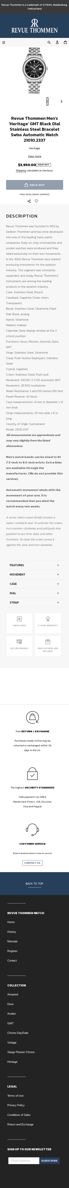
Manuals (12, 941)
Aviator (11, 1013)
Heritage (12, 1061)
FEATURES (17, 565)
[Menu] (3, 42)
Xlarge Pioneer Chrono (21, 1052)
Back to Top (34, 883)
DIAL (13, 593)
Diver (10, 1004)
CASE (13, 584)
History (11, 931)
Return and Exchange (20, 1124)
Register (12, 951)
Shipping (21, 170)
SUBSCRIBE (49, 1160)
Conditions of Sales (19, 1114)
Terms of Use (15, 1095)
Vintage (11, 1042)
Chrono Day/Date (17, 1032)
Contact (12, 960)
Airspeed (12, 994)
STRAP (14, 602)
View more (34, 156)
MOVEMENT (17, 574)
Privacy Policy (16, 1105)
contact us (32, 863)
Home (11, 922)
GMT (10, 1023)
